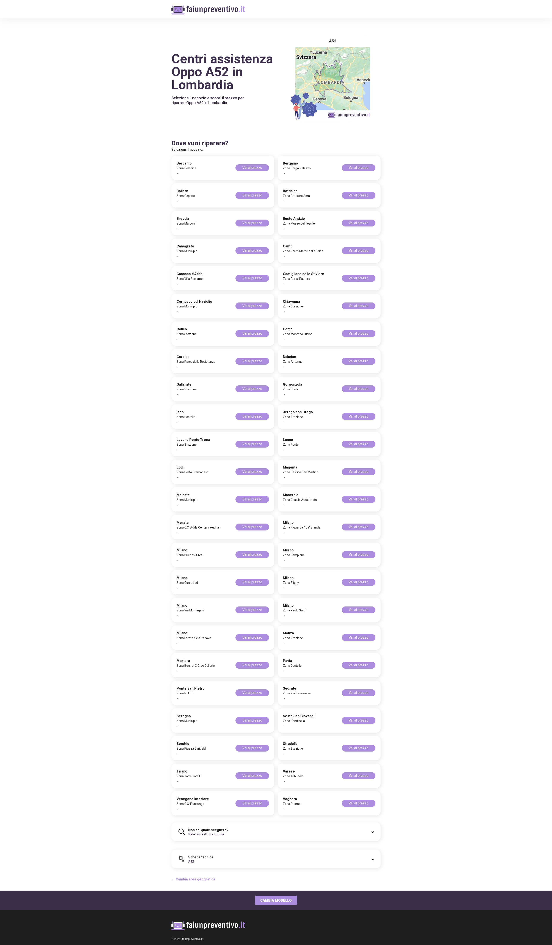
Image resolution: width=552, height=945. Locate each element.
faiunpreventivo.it (192, 938)
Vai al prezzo (252, 168)
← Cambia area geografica (193, 879)
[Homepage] (208, 7)
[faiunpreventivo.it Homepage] (208, 925)
